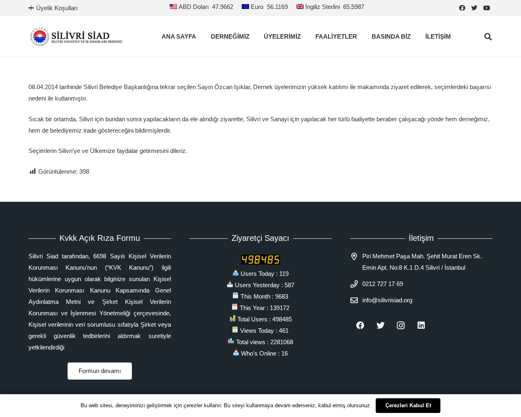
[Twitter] (474, 8)
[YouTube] (486, 8)
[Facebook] (462, 8)
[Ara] (488, 36)
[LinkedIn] (421, 325)
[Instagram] (401, 325)
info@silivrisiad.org (387, 300)
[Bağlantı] (76, 36)
